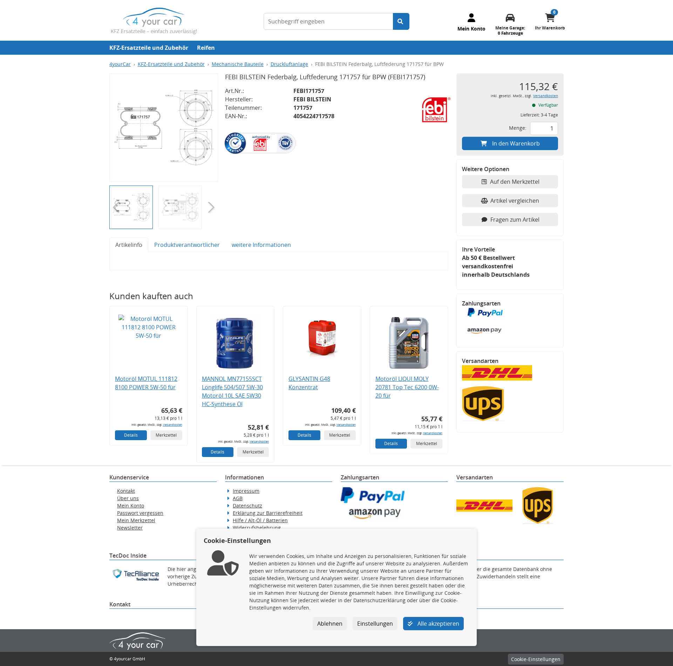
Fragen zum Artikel (514, 219)
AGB (238, 498)
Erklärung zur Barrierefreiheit (267, 513)
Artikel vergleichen (514, 200)
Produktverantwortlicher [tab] (187, 245)
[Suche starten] (401, 21)
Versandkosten (172, 424)
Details (131, 435)
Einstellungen (375, 623)
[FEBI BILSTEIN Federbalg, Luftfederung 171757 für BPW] (163, 127)
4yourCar (120, 64)
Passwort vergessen (140, 513)
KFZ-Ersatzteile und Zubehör (148, 48)
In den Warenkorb (516, 143)
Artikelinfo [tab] (128, 245)
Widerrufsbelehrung (257, 527)
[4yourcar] (153, 20)
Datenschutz (247, 505)
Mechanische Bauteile (238, 64)
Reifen (206, 48)
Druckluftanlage (289, 64)
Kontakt (126, 490)
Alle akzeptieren (437, 623)
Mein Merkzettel (136, 520)
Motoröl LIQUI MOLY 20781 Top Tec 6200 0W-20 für (407, 387)
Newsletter (130, 527)
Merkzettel (166, 435)
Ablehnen (329, 623)
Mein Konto (130, 505)
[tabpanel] (278, 261)
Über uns (128, 498)
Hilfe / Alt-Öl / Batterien (260, 520)
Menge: (517, 128)
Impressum (246, 490)
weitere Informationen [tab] (261, 245)
